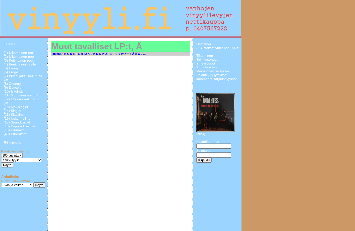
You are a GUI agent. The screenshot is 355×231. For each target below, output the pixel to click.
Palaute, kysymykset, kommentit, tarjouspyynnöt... (218, 77)
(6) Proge (11, 72)
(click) (200, 134)
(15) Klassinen (15, 114)
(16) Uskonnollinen (18, 118)
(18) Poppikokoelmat (19, 126)
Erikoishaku (12, 142)
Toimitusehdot (207, 59)
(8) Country (12, 84)
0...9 (143, 54)
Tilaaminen (204, 56)
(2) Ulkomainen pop (19, 56)
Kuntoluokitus (206, 67)
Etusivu (9, 44)
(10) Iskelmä (13, 91)
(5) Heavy (11, 68)
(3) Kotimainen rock (19, 60)
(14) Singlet (12, 111)
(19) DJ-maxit (14, 130)
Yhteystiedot (205, 63)
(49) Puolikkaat (15, 134)
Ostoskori (203, 44)
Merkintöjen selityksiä (212, 71)
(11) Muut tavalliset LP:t (22, 95)
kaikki (56, 54)
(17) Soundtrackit (17, 122)
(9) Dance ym (14, 87)
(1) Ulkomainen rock (19, 53)
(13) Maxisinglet (16, 107)
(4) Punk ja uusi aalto (20, 64)
